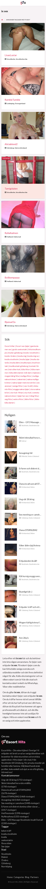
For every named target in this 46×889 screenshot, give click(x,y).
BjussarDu (10, 322)
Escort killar (10, 346)
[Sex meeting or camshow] (11, 518)
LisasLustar (11, 55)
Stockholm (11, 59)
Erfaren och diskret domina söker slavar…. (20, 806)
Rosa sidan (6, 843)
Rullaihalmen (11, 233)
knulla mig (22, 356)
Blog (27, 877)
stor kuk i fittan (16, 392)
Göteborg (10, 148)
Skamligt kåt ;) (25, 591)
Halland (10, 237)
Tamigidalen (11, 188)
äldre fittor (29, 399)
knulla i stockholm (31, 353)
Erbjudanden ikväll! (28, 560)
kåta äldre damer (16, 373)
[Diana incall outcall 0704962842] (11, 488)
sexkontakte (7, 840)
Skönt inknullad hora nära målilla (16, 783)
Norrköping (6, 866)
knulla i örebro (10, 356)
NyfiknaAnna (7, 816)
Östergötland (20, 103)
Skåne (32, 487)
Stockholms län (21, 59)
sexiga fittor (18, 386)
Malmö (4, 857)
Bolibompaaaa (12, 277)
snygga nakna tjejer (21, 389)
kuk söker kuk (14, 369)
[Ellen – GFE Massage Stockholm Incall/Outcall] (11, 426)
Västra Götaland (21, 148)
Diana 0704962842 (28, 530)
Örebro (4, 860)
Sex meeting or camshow (31, 514)
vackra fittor (18, 399)
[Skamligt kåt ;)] (11, 595)
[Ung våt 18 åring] (11, 503)
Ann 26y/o (24, 637)
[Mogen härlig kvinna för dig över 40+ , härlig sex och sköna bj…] (11, 626)
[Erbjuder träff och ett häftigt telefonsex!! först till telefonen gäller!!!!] (11, 611)
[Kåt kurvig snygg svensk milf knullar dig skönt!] (11, 580)
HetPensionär (7, 813)
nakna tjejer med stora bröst (23, 383)
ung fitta (8, 399)
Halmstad (17, 237)
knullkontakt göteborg (18, 366)
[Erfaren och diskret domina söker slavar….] (11, 472)
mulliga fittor (25, 376)
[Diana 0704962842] (11, 534)
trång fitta (34, 396)
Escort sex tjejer (22, 346)
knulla (4, 837)
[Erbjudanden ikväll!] (11, 565)
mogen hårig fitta (12, 376)
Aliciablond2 (11, 144)
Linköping (10, 103)
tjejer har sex (23, 396)
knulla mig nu (33, 356)
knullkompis (26, 363)
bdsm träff (6, 831)
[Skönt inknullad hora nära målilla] (11, 441)
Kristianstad (25, 487)
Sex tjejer (5, 846)
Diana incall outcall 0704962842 (16, 790)
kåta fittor (25, 369)
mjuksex (36, 373)
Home (10, 877)
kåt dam (28, 373)
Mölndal (24, 456)
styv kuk (27, 392)
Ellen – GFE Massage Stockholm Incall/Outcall (22, 820)
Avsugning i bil (25, 453)
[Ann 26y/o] (11, 642)
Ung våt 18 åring (26, 499)
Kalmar (23, 441)
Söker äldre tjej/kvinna (29, 545)
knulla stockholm (12, 359)
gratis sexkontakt (20, 349)
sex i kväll (28, 386)
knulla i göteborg (15, 353)
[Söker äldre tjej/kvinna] (11, 549)
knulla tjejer (25, 359)
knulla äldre (15, 363)
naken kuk (22, 379)
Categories (19, 877)
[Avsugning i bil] (11, 457)
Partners (34, 877)
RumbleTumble (12, 99)
